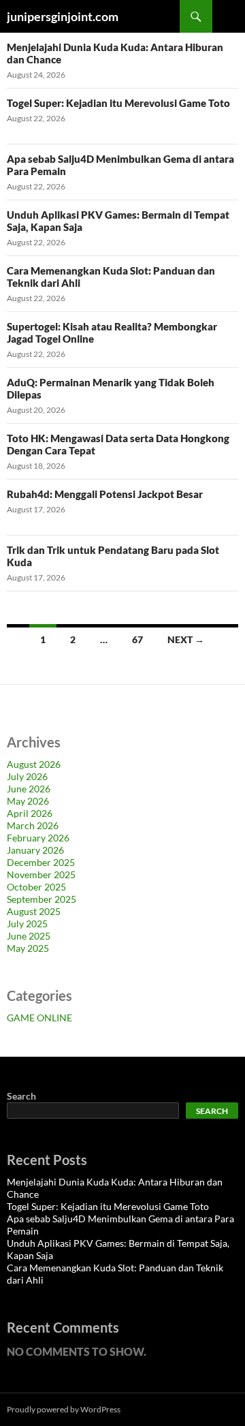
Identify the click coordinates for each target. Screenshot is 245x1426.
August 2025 (34, 911)
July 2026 (27, 776)
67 (137, 639)
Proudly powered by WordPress (63, 1409)
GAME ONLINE (39, 1017)
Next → (185, 639)
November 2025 (41, 874)
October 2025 (36, 887)
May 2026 (28, 801)
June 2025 (28, 936)
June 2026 (28, 788)
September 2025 (41, 899)
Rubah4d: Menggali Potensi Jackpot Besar (105, 494)
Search (21, 1096)
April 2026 (29, 813)
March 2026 (33, 825)
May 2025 (28, 948)
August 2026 (34, 764)
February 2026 (38, 837)
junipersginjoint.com (62, 16)
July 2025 (27, 923)
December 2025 (41, 862)
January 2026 (35, 850)
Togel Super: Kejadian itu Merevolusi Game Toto (118, 103)
